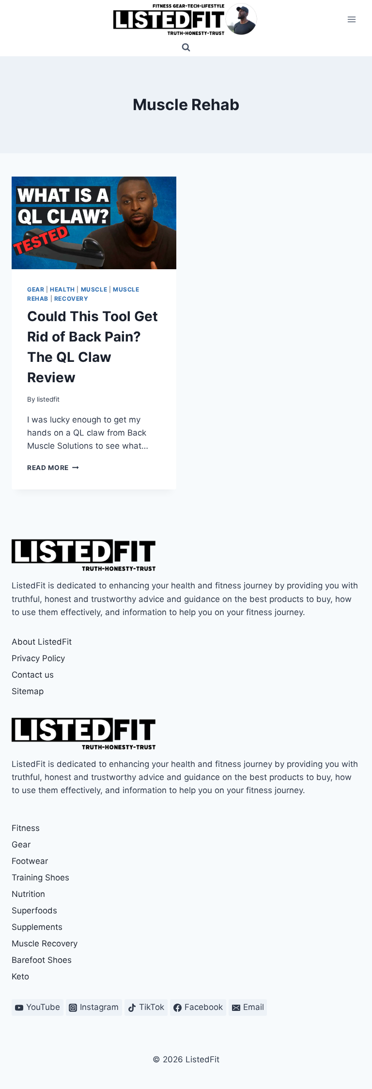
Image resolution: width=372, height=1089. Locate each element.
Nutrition (28, 894)
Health (62, 289)
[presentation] (94, 223)
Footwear (30, 861)
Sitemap (28, 691)
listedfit (48, 399)
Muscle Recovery (45, 943)
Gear (35, 289)
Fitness (26, 828)
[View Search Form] (186, 47)
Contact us (33, 675)
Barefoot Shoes (42, 960)
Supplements (37, 927)
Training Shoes (40, 877)
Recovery (71, 298)
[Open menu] (351, 19)
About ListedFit (42, 642)
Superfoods (34, 910)
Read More (53, 467)
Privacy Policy (38, 658)
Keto (20, 976)
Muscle (94, 289)
